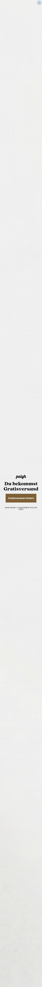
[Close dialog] (39, 3)
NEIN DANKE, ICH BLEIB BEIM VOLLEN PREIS (21, 508)
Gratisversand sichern (21, 498)
